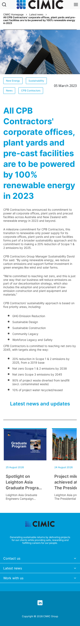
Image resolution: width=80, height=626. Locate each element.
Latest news (36, 14)
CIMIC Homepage (13, 14)
